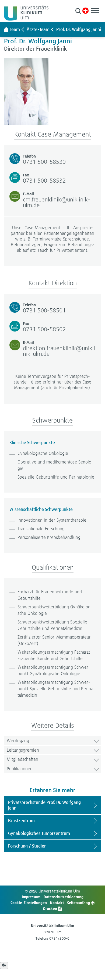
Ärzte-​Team (38, 29)
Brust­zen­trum (21, 820)
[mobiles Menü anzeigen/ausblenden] (95, 11)
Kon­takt (57, 902)
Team (15, 29)
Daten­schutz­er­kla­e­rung (63, 896)
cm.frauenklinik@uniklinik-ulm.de (56, 202)
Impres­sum (31, 896)
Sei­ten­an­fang (79, 902)
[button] (78, 11)
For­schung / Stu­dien (27, 846)
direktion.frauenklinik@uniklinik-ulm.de (59, 351)
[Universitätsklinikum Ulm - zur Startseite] (6, 29)
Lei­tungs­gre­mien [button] (23, 749)
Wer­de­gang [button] (18, 740)
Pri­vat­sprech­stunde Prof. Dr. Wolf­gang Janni (44, 805)
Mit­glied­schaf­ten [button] (22, 759)
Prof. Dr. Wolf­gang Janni (78, 29)
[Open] (4, 965)
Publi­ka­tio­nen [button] (20, 768)
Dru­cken (50, 908)
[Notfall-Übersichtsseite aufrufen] (85, 11)
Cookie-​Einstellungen (28, 902)
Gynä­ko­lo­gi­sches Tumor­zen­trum (39, 833)
